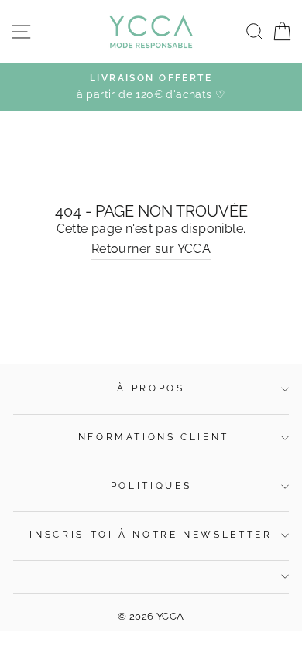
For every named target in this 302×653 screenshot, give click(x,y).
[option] (151, 87)
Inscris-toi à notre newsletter (150, 534)
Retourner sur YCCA (151, 248)
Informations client (151, 437)
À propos (150, 388)
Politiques (151, 485)
